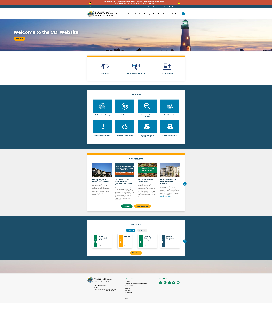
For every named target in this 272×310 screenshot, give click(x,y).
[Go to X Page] (167, 7)
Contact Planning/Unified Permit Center (136, 283)
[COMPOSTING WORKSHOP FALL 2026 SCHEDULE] (147, 183)
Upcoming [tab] (131, 230)
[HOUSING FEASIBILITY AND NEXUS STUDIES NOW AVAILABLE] (170, 183)
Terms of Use (128, 293)
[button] (184, 2)
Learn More (105, 69)
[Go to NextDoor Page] (172, 7)
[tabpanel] (136, 35)
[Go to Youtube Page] (169, 7)
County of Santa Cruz (153, 6)
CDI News (127, 281)
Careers (127, 288)
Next (184, 184)
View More (127, 206)
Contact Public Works (131, 286)
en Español (91, 7)
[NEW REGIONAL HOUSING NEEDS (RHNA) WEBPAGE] (102, 183)
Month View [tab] (142, 230)
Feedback (128, 290)
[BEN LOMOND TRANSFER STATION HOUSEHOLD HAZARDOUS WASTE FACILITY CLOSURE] (124, 183)
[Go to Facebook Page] (162, 7)
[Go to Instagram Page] (164, 7)
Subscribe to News (142, 206)
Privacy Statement (130, 295)
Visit (17, 39)
